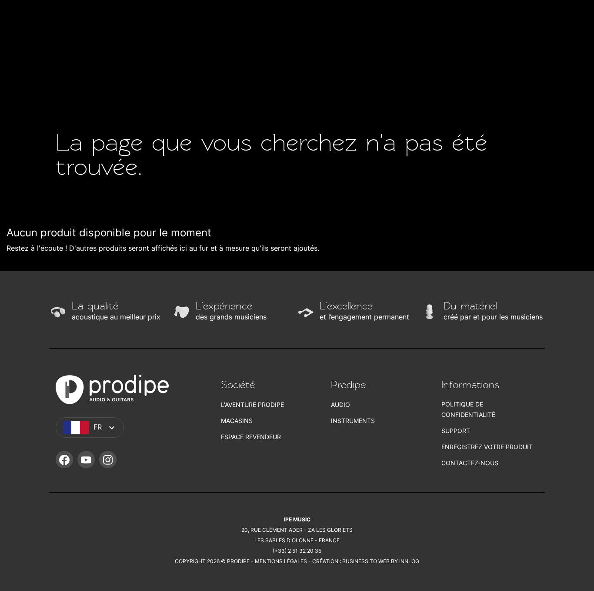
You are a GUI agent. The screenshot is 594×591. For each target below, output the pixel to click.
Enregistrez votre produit (487, 446)
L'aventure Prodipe (252, 404)
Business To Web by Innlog (380, 561)
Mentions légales (281, 561)
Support (455, 430)
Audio (340, 404)
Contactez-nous (469, 463)
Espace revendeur (251, 436)
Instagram (108, 459)
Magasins (237, 420)
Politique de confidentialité (468, 409)
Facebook (64, 459)
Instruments (353, 420)
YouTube (86, 459)
